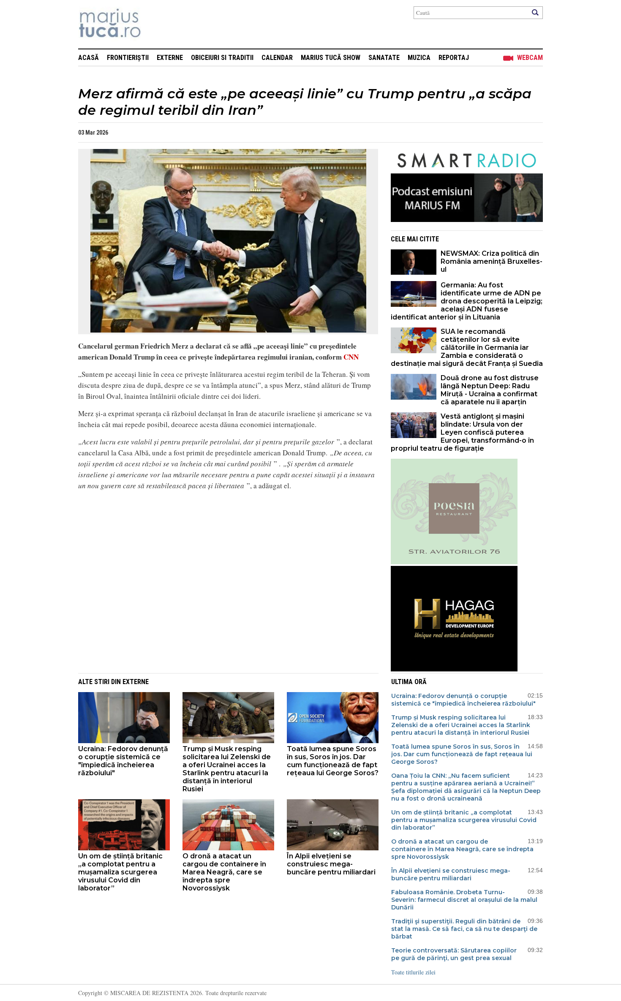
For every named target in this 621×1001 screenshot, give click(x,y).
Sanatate (384, 58)
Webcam (530, 58)
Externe (170, 58)
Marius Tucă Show (330, 58)
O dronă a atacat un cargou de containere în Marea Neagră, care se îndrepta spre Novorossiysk (224, 872)
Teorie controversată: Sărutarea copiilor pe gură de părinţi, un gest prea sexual (454, 954)
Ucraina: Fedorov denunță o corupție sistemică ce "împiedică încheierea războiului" (123, 761)
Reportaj (454, 58)
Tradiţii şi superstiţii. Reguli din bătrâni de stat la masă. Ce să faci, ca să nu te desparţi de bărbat (464, 928)
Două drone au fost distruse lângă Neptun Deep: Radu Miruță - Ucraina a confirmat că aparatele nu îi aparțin (490, 390)
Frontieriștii (128, 58)
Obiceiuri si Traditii (222, 58)
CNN (351, 357)
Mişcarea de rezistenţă (155, 24)
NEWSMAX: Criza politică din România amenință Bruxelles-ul (491, 261)
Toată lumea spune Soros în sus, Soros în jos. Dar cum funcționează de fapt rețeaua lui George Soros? (333, 761)
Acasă (88, 58)
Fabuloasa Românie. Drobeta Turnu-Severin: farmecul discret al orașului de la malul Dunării (464, 899)
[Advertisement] (222, 557)
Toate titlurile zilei (413, 972)
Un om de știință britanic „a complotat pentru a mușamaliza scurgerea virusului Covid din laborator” (120, 872)
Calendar (277, 58)
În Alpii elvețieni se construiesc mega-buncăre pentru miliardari (331, 864)
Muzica (419, 58)
